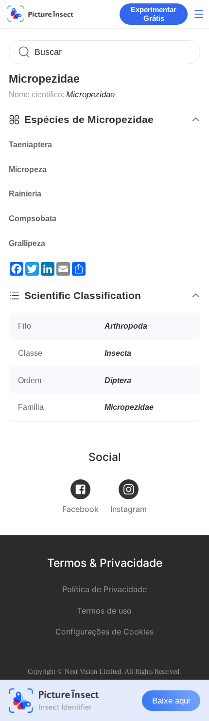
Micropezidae (129, 407)
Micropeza (28, 169)
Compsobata (32, 218)
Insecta (117, 353)
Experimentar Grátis (153, 13)
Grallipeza (27, 243)
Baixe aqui (171, 700)
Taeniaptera (30, 145)
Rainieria (25, 194)
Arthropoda (125, 325)
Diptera (117, 380)
